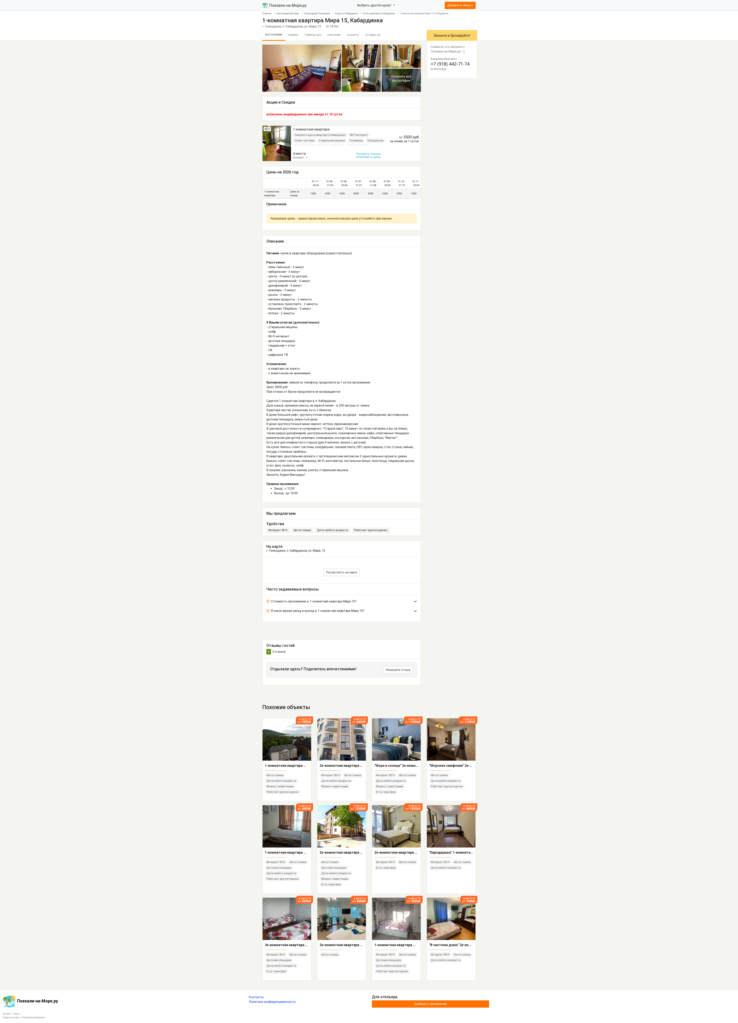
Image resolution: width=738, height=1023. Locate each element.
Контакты (256, 997)
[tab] (341, 602)
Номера (293, 35)
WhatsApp (439, 69)
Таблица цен (313, 35)
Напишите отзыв (398, 670)
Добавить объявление (430, 1004)
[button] (341, 602)
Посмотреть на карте (341, 572)
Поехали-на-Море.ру (287, 5)
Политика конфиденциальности (272, 1002)
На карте (353, 35)
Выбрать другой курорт (374, 5)
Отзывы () (372, 35)
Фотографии (273, 34)
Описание (334, 35)
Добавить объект (460, 5)
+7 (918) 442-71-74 (450, 64)
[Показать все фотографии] (301, 68)
